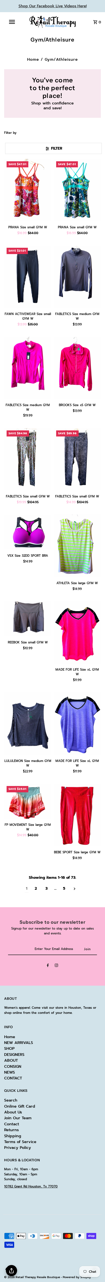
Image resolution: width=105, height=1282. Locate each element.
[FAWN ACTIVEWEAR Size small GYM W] (27, 276)
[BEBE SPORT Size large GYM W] (77, 815)
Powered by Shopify (77, 1277)
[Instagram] (56, 966)
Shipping (12, 1136)
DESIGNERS (14, 1055)
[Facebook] (48, 966)
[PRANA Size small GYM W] (27, 190)
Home (33, 59)
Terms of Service (20, 1142)
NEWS (9, 1072)
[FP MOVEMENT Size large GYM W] (27, 801)
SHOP (9, 1048)
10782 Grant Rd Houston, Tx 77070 (31, 1186)
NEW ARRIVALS (18, 1043)
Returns (11, 1130)
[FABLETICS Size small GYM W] (27, 459)
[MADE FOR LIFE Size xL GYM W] (77, 632)
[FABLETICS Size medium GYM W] (77, 276)
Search (10, 1100)
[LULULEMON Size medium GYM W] (27, 723)
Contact (11, 1124)
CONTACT (13, 1078)
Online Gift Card (19, 1106)
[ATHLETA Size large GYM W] (77, 545)
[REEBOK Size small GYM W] (27, 618)
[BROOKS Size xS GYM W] (77, 368)
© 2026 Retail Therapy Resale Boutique (32, 1277)
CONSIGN (12, 1066)
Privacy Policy (17, 1148)
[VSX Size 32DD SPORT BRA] (27, 531)
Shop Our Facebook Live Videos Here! (53, 6)
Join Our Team (18, 1118)
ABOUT (11, 1060)
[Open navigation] (13, 22)
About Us (13, 1112)
